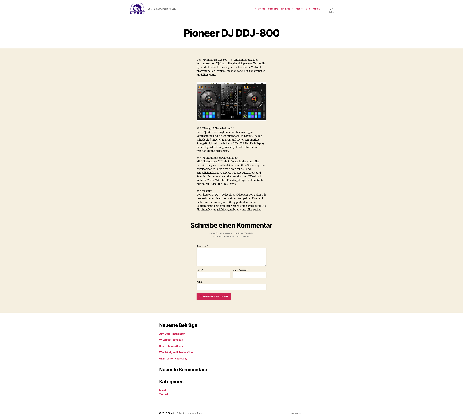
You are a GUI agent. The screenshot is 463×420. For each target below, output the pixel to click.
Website (200, 282)
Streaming (273, 8)
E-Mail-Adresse (240, 270)
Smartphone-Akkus (171, 346)
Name (200, 270)
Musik (163, 390)
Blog (308, 8)
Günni (170, 413)
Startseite (260, 8)
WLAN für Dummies (171, 340)
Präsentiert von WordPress (190, 413)
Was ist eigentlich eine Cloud (176, 352)
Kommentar (202, 246)
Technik (164, 394)
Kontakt (316, 8)
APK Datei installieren (172, 333)
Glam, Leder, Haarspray (173, 358)
